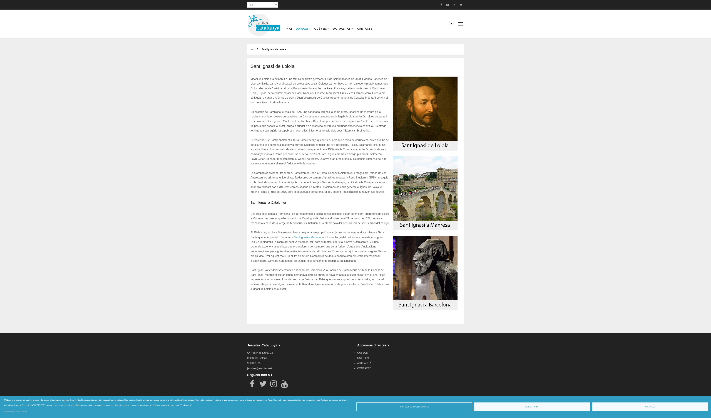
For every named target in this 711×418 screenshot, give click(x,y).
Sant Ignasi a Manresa (307, 237)
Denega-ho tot (532, 407)
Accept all (650, 407)
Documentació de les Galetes (15, 411)
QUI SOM (302, 28)
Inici (289, 28)
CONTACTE (364, 28)
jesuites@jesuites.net (259, 368)
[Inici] (264, 24)
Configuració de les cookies (414, 407)
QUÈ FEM (320, 28)
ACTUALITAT (342, 28)
